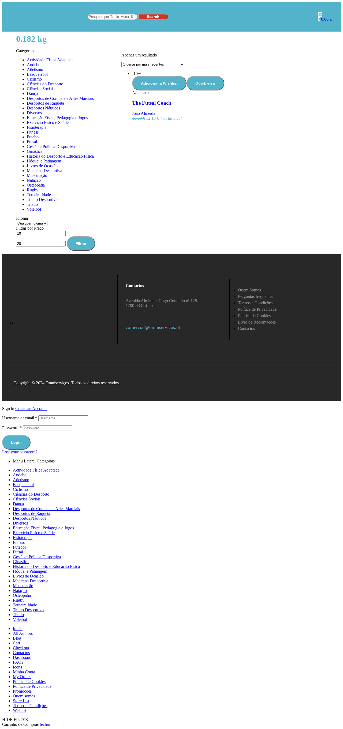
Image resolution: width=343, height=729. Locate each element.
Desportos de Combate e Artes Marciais (60, 98)
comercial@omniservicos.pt (153, 327)
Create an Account (31, 408)
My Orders (22, 676)
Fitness (33, 132)
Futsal (32, 141)
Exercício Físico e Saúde (48, 122)
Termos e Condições (30, 705)
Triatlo (32, 204)
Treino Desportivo (42, 199)
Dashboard (22, 657)
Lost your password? (20, 452)
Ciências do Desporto (45, 84)
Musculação (37, 175)
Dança (32, 93)
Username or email (19, 418)
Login (16, 442)
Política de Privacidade (32, 686)
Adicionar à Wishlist (159, 83)
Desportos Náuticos (43, 108)
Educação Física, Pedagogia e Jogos (57, 117)
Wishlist (19, 710)
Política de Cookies (29, 681)
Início (18, 628)
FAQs (18, 662)
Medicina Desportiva (44, 170)
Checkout (21, 648)
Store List (21, 700)
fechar (45, 724)
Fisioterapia (36, 127)
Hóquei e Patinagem (44, 161)
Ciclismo (34, 79)
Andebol (34, 64)
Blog (17, 638)
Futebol (33, 137)
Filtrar (81, 243)
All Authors (23, 633)
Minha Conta (24, 672)
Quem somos (24, 696)
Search (153, 16)
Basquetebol (37, 74)
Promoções (22, 691)
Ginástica (35, 151)
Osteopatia (36, 185)
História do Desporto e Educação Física (60, 156)
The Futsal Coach (151, 103)
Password (12, 428)
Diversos (34, 113)
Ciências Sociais (40, 88)
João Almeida (143, 113)
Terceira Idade (39, 194)
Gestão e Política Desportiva (51, 146)
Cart (16, 643)
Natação (34, 180)
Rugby (32, 190)
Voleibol (34, 209)
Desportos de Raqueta (45, 103)
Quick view (205, 83)
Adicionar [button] (140, 92)
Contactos (21, 652)
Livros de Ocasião (42, 166)
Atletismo (35, 69)
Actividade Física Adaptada (50, 60)
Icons (17, 667)
